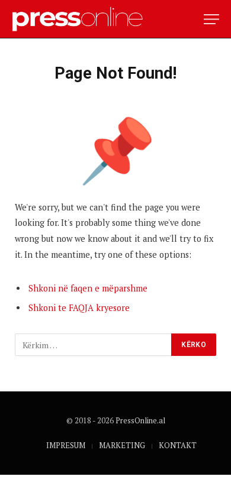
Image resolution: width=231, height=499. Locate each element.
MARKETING (122, 445)
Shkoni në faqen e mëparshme (87, 288)
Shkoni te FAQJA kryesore (79, 307)
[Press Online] (82, 19)
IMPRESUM (65, 445)
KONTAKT (178, 445)
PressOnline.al (140, 420)
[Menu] (211, 19)
